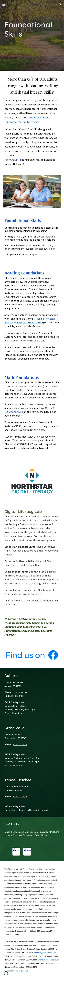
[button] (4, 4)
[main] (32, 35)
